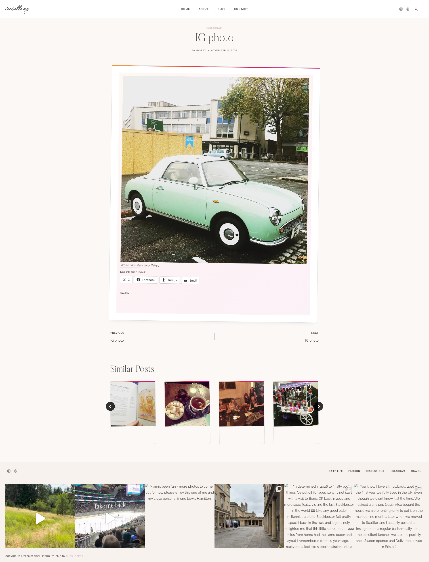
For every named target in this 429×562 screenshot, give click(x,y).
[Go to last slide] (110, 406)
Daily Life (336, 471)
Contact (241, 8)
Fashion (354, 471)
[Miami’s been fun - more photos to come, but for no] (179, 518)
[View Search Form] (416, 9)
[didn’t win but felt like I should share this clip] (110, 518)
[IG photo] (133, 404)
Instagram (214, 28)
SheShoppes (74, 556)
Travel (416, 471)
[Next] (318, 406)
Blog (221, 8)
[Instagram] (400, 9)
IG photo (117, 337)
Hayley (201, 50)
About (204, 8)
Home (185, 8)
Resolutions (375, 471)
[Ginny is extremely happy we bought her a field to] (40, 518)
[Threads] (407, 9)
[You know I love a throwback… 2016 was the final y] (389, 518)
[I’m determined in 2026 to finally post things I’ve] (319, 518)
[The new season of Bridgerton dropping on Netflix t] (249, 518)
